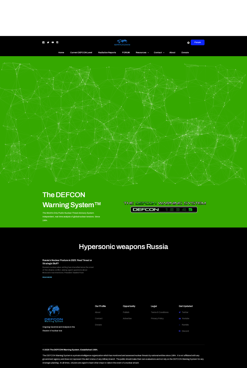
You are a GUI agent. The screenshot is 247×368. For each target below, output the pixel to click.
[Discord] (57, 42)
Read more (47, 277)
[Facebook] (43, 42)
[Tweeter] (48, 42)
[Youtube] (52, 42)
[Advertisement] (77, 18)
